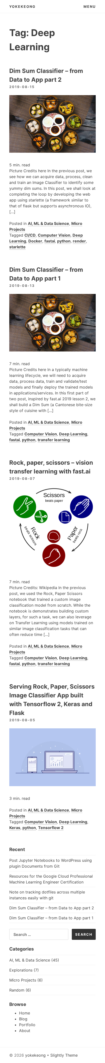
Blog (23, 1018)
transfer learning (54, 439)
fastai (49, 241)
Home (24, 1013)
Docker (35, 241)
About (24, 1030)
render (79, 241)
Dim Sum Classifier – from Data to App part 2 (51, 907)
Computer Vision (54, 235)
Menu (90, 6)
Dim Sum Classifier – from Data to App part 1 (51, 917)
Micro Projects (22, 980)
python (64, 241)
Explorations (20, 970)
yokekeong (22, 6)
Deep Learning (73, 433)
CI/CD (30, 235)
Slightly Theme (64, 1055)
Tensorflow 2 (50, 827)
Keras (14, 827)
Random (16, 990)
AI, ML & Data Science (48, 223)
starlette (17, 246)
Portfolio (27, 1024)
